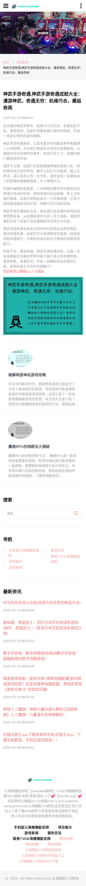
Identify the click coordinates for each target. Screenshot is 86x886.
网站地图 (66, 838)
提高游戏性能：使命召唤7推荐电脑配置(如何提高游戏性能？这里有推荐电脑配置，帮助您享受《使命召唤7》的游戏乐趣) (42, 684)
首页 (6, 62)
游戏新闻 (22, 62)
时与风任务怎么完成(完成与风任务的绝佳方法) (41, 602)
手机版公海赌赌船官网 (31, 827)
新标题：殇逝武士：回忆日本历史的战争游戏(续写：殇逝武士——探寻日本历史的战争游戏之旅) (42, 628)
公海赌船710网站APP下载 (38, 861)
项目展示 (15, 561)
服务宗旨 (57, 550)
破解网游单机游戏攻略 (27, 374)
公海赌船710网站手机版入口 (43, 855)
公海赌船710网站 (65, 878)
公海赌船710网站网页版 (43, 850)
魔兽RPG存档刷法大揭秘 (29, 446)
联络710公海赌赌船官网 (32, 838)
